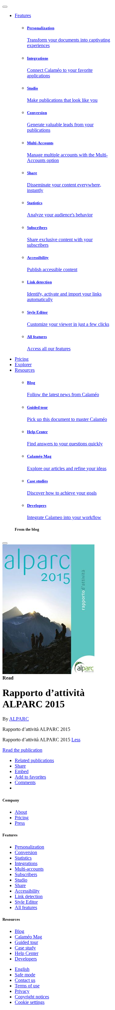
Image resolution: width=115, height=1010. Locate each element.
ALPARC (19, 718)
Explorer (23, 364)
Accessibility (27, 891)
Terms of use (27, 985)
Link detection (29, 896)
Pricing (22, 359)
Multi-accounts (29, 869)
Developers (26, 958)
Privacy (22, 991)
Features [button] (23, 15)
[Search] (4, 543)
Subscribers (26, 874)
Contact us (25, 980)
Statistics (23, 858)
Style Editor (26, 902)
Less (75, 739)
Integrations (26, 863)
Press (20, 823)
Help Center (26, 953)
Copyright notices (32, 996)
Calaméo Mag (28, 936)
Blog (19, 931)
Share (20, 885)
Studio (21, 880)
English (22, 969)
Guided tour (26, 942)
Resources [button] (25, 370)
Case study (25, 947)
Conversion (26, 852)
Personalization (29, 847)
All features (26, 907)
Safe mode (25, 974)
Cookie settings (29, 1002)
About (21, 812)
